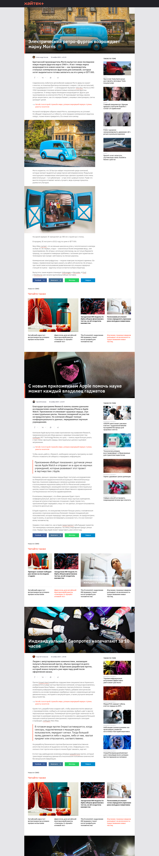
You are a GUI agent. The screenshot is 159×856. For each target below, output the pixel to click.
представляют (68, 525)
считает (44, 246)
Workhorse (38, 275)
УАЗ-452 (79, 88)
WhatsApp (72, 280)
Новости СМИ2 (33, 289)
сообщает (36, 437)
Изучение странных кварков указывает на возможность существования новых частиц (119, 338)
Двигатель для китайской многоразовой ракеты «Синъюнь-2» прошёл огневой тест (65, 338)
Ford (84, 272)
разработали (75, 754)
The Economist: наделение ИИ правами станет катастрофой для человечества (92, 338)
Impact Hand (44, 682)
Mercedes (76, 272)
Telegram (88, 280)
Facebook (39, 280)
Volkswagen (66, 272)
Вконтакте (56, 280)
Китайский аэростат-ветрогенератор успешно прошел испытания (38, 337)
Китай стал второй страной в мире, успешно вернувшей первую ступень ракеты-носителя (63, 105)
